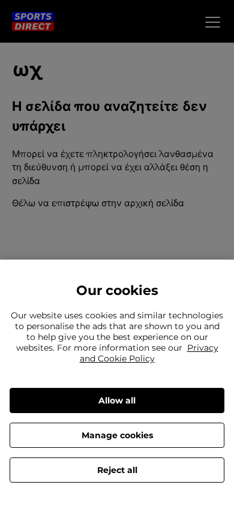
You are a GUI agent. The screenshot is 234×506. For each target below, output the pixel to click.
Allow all (117, 400)
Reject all (117, 470)
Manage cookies (117, 435)
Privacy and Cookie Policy (149, 353)
